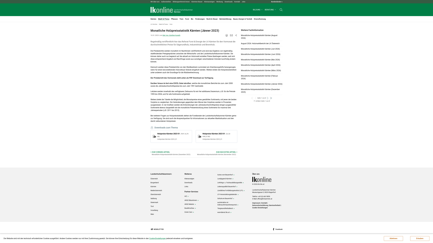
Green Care (188, 212)
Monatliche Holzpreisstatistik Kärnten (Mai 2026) (260, 60)
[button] (258, 10)
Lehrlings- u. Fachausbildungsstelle (229, 182)
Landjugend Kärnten (224, 179)
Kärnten (153, 186)
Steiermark (154, 202)
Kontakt (237, 2)
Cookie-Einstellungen (260, 208)
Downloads (229, 2)
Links (186, 186)
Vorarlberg (154, 210)
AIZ (185, 196)
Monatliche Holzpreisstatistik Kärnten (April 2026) (261, 65)
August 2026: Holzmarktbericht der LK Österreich (260, 43)
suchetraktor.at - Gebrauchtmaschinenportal (227, 203)
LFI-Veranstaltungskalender (227, 194)
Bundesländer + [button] (276, 2)
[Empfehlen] (231, 35)
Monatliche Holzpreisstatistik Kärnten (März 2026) (261, 70)
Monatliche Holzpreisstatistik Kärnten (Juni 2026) (260, 54)
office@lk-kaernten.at (264, 199)
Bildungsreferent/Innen (181, 2)
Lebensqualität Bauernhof (226, 186)
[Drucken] (226, 35)
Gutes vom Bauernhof (225, 175)
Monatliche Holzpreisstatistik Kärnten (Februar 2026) (259, 77)
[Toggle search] (281, 9)
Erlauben (419, 238)
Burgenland (155, 182)
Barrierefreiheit (274, 205)
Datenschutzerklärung (260, 205)
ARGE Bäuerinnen (190, 200)
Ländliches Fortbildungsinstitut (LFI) (230, 190)
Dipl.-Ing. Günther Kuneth (171, 35)
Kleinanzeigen (209, 2)
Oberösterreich (156, 194)
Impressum (256, 203)
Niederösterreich (156, 190)
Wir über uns (155, 2)
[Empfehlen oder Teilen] (236, 35)
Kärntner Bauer (196, 2)
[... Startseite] (172, 10)
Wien (152, 214)
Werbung (219, 2)
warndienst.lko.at (223, 212)
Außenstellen (166, 2)
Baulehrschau (189, 208)
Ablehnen (393, 238)
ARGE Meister (189, 204)
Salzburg (154, 198)
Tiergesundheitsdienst (225, 208)
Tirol (152, 206)
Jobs (243, 2)
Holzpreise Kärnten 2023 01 (172, 136)
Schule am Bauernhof (224, 198)
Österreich (154, 179)
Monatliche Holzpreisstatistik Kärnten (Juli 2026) (260, 49)
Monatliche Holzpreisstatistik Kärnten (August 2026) (259, 36)
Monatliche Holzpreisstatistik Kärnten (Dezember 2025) (260, 90)
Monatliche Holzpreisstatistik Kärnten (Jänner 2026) (261, 84)
